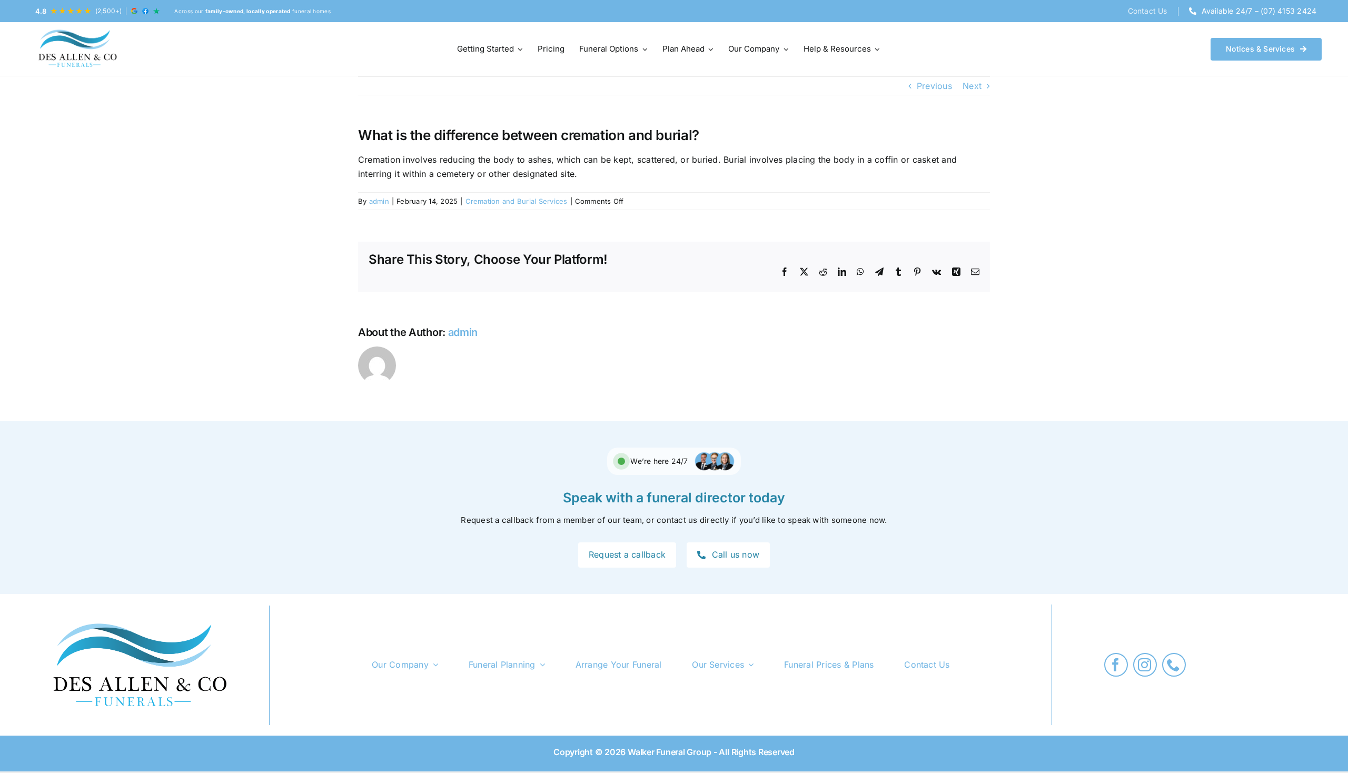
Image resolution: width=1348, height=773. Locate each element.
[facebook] (1116, 665)
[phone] (1174, 665)
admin (379, 201)
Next (972, 86)
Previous (934, 86)
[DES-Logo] (76, 49)
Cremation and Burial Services (516, 201)
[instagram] (1145, 665)
